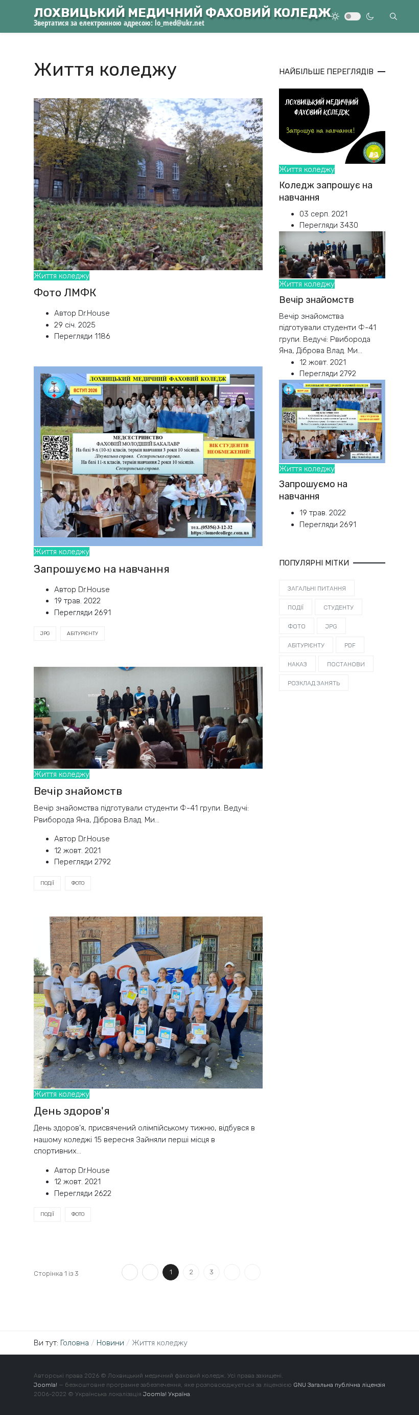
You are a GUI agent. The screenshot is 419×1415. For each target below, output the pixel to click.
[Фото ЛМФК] (148, 183)
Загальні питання (317, 588)
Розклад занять (314, 683)
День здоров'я (72, 1110)
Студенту (338, 607)
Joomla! (45, 1384)
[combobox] (393, 16)
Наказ (297, 664)
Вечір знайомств (78, 791)
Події (47, 883)
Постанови (346, 664)
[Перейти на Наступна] (232, 1272)
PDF (350, 645)
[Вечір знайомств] (148, 717)
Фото (78, 883)
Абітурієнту (82, 633)
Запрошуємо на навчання (102, 568)
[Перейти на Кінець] (252, 1272)
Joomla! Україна (166, 1394)
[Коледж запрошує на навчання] (332, 125)
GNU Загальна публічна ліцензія (339, 1384)
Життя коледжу (61, 275)
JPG (45, 633)
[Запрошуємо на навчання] (148, 455)
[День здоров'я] (148, 1002)
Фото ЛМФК (65, 292)
